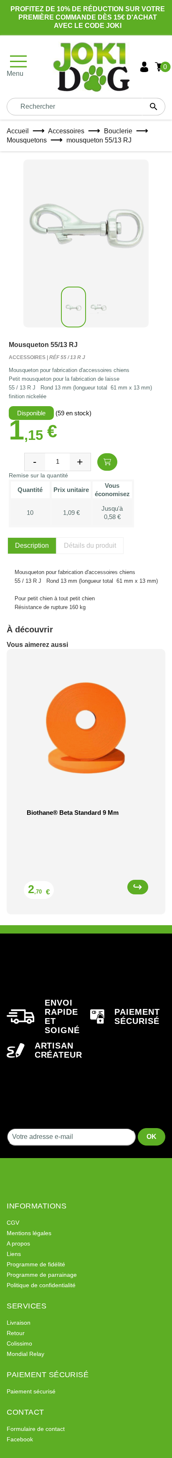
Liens (14, 1254)
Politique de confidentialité (41, 1285)
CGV (13, 1222)
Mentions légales (29, 1233)
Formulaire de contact (36, 1429)
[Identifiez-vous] (144, 67)
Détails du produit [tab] (90, 545)
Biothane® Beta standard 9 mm (73, 812)
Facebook (20, 1439)
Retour (16, 1333)
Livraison (18, 1322)
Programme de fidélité (36, 1264)
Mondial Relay (25, 1354)
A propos (18, 1243)
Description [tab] (32, 545)
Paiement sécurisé (31, 1391)
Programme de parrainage (42, 1274)
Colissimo (19, 1343)
